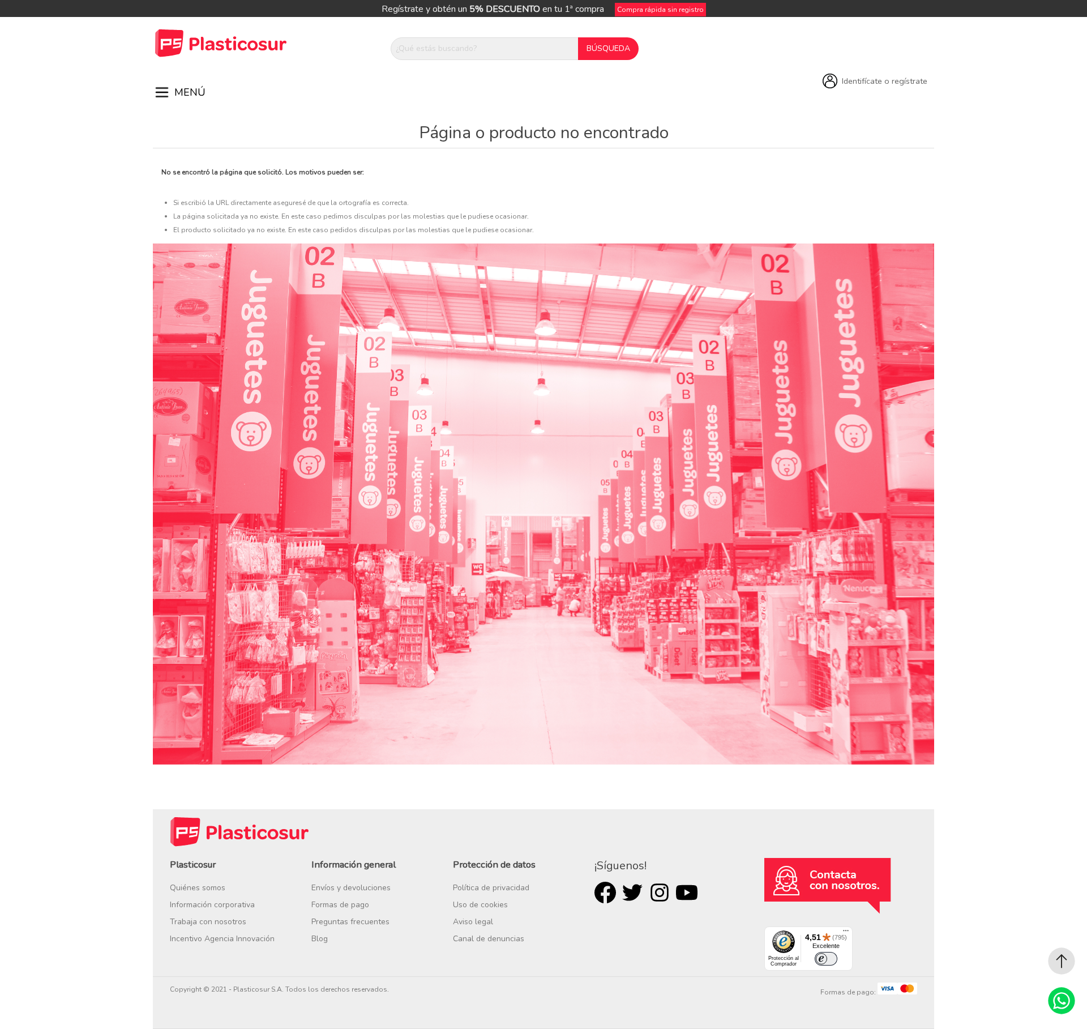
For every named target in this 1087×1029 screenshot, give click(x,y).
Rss (659, 892)
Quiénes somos (197, 887)
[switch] (826, 959)
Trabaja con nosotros (208, 921)
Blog (319, 938)
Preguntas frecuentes (350, 921)
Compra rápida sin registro (660, 9)
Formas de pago (340, 904)
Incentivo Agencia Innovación (222, 938)
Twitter (632, 892)
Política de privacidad (491, 887)
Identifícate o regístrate (884, 81)
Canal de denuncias (488, 938)
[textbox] (485, 48)
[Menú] (846, 933)
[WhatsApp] (1061, 1001)
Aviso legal (473, 921)
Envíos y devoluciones (351, 887)
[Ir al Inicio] (1061, 961)
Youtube (686, 892)
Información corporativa (212, 904)
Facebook (605, 892)
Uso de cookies (480, 904)
